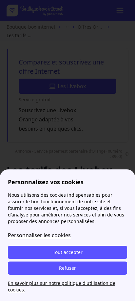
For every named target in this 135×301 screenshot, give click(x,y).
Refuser (67, 268)
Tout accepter (68, 252)
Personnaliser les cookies (39, 235)
